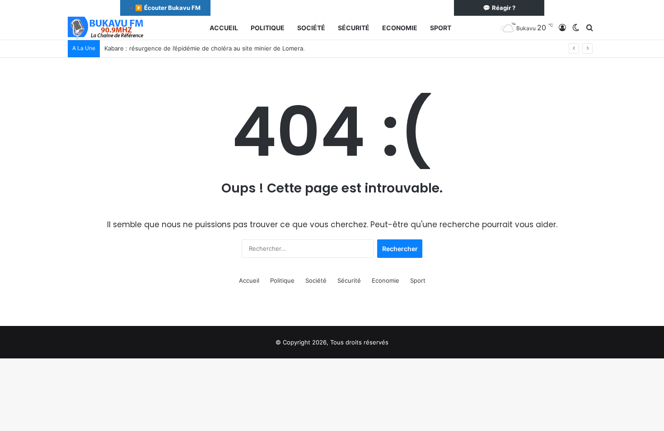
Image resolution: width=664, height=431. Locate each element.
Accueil (224, 28)
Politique (268, 28)
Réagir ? (499, 7)
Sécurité (353, 28)
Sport (440, 28)
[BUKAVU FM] (106, 28)
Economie (399, 28)
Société (311, 28)
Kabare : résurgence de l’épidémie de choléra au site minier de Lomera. (204, 48)
